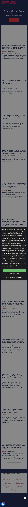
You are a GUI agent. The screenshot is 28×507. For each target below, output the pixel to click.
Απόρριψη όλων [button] (14, 273)
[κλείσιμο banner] (25, 498)
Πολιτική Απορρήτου (7, 266)
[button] (14, 277)
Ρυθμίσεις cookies (19, 265)
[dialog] (14, 253)
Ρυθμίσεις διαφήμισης (16, 261)
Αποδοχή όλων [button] (14, 270)
